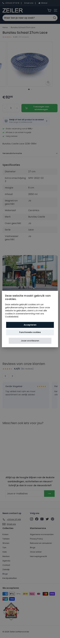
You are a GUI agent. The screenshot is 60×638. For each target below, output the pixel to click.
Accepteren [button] (30, 324)
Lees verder (25, 316)
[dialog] (30, 319)
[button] (30, 340)
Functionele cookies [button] (30, 332)
